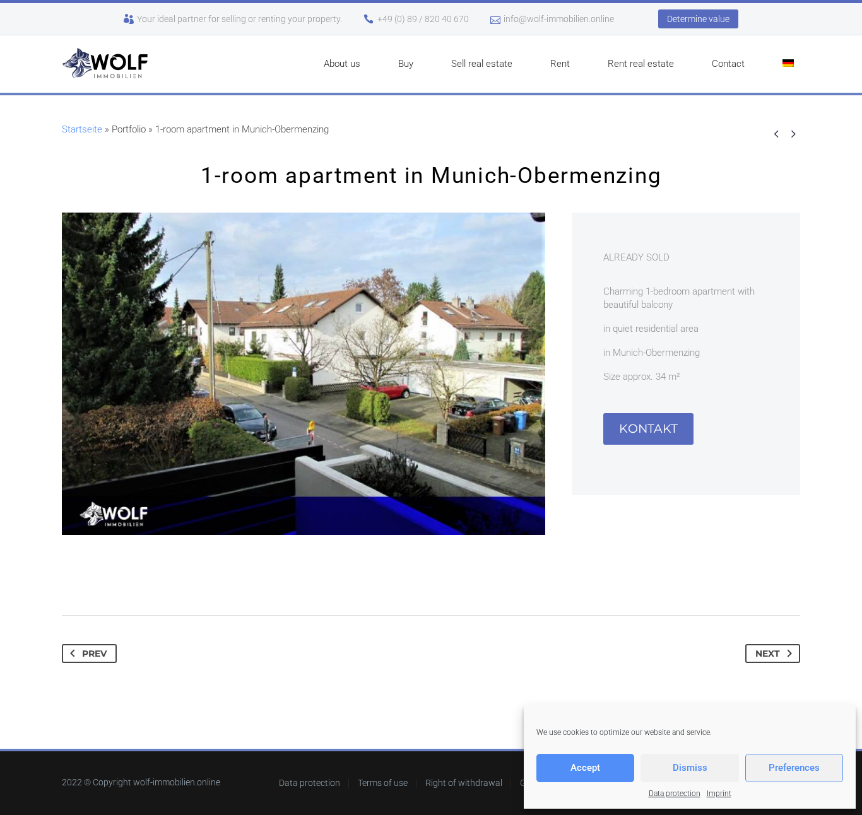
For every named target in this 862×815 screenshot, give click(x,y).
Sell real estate (481, 63)
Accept (585, 767)
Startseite (82, 129)
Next (767, 653)
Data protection (674, 793)
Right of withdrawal (463, 783)
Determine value (698, 19)
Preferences (794, 767)
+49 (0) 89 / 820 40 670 (423, 19)
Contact (728, 63)
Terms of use (383, 783)
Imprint (719, 793)
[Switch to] (788, 64)
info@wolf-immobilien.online (559, 19)
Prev (94, 653)
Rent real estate (641, 63)
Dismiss (690, 767)
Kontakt (648, 428)
